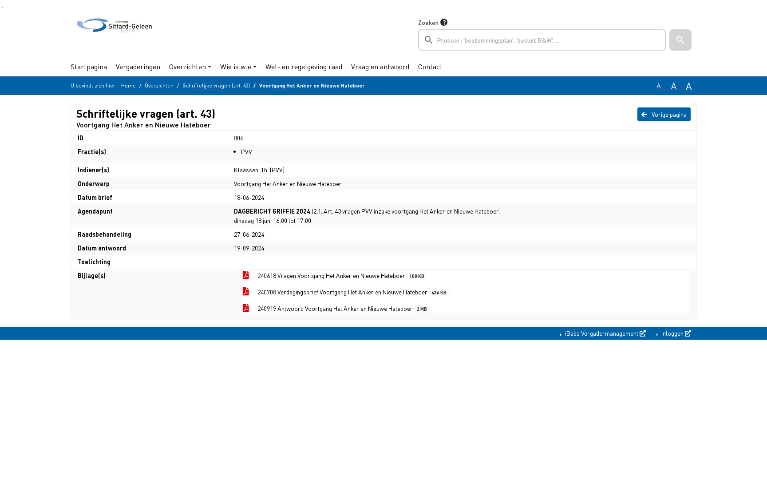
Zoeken (428, 22)
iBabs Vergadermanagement (602, 333)
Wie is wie (235, 66)
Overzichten (187, 66)
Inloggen (672, 333)
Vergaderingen (138, 66)
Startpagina (89, 66)
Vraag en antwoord (380, 66)
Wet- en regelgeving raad (303, 66)
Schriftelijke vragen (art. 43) (216, 85)
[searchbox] (542, 40)
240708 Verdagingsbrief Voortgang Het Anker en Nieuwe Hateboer (351, 292)
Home (128, 85)
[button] (680, 40)
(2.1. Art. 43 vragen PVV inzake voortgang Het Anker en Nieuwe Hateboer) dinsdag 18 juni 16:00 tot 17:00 (367, 215)
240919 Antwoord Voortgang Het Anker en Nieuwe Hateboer (341, 308)
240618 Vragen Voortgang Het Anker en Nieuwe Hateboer (340, 275)
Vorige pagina (668, 114)
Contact (430, 66)
